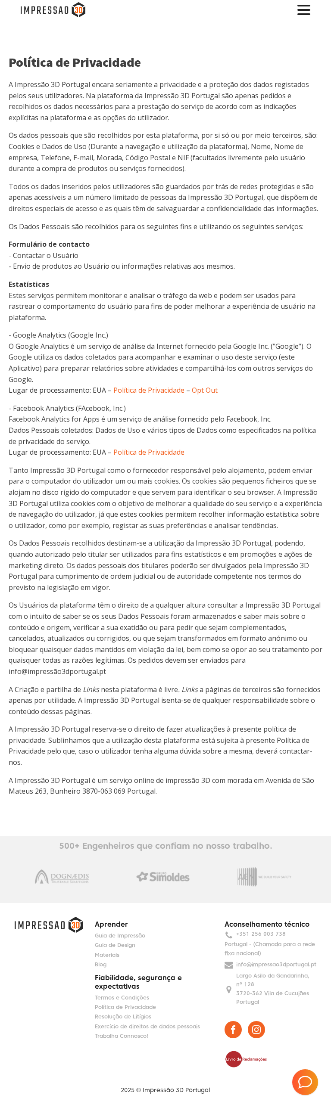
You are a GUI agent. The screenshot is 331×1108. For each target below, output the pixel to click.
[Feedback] (305, 1082)
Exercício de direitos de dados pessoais (147, 1027)
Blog (100, 965)
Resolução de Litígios (123, 1017)
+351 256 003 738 (261, 934)
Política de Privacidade (148, 390)
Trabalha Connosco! (121, 1036)
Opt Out (205, 390)
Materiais (107, 955)
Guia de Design (115, 945)
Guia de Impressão (120, 936)
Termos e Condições (122, 998)
